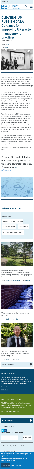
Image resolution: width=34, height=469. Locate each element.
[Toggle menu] (32, 7)
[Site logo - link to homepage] (10, 7)
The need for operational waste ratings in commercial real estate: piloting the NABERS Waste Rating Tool (15, 353)
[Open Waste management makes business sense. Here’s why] (17, 297)
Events (7, 48)
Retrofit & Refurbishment (13, 232)
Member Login (7, 2)
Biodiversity (23, 227)
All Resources (7, 420)
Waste (7, 45)
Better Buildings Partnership (10, 411)
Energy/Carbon (9, 227)
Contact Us (4, 390)
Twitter (2, 430)
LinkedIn (5, 430)
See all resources (8, 364)
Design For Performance (13, 221)
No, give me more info (8, 460)
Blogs (17, 319)
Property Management (13, 281)
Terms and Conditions (8, 451)
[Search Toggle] (25, 7)
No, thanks (16, 465)
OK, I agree (6, 465)
